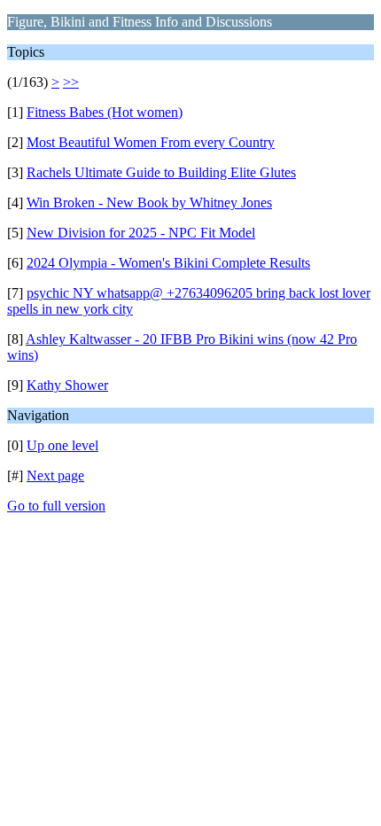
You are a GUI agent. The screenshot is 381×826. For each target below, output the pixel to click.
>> (71, 82)
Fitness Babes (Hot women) (105, 112)
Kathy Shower (67, 385)
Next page (55, 475)
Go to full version (56, 505)
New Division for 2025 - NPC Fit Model (141, 232)
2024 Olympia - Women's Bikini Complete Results (168, 262)
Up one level (62, 445)
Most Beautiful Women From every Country (151, 142)
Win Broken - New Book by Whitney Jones (149, 202)
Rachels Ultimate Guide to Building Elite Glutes (161, 172)
